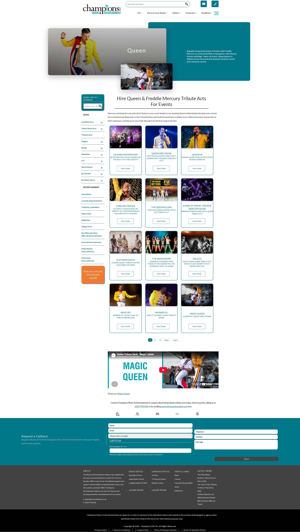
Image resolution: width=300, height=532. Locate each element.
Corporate (190, 13)
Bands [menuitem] (84, 148)
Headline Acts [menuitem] (87, 122)
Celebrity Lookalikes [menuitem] (90, 207)
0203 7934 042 (141, 406)
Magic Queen (123, 393)
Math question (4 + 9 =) (118, 447)
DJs (139, 13)
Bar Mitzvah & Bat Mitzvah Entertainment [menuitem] (91, 234)
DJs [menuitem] (83, 160)
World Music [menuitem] (87, 167)
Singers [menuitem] (84, 141)
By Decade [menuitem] (86, 173)
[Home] (101, 9)
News (177, 475)
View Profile (125, 168)
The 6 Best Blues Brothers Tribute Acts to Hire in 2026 (206, 478)
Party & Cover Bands (156, 13)
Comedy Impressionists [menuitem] (91, 201)
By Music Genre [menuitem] (88, 180)
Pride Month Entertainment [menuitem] (87, 250)
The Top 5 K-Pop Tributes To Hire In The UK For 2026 (207, 487)
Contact (178, 479)
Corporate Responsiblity (184, 483)
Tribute (175, 13)
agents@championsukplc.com (174, 406)
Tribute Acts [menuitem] (86, 135)
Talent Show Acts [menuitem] (88, 128)
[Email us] (204, 4)
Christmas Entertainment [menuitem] (87, 259)
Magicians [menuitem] (85, 220)
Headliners (206, 13)
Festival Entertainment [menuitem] (91, 242)
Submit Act (179, 491)
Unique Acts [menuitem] (86, 226)
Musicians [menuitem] (85, 154)
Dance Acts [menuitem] (86, 213)
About (177, 487)
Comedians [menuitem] (86, 194)
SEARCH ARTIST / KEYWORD (90, 98)
